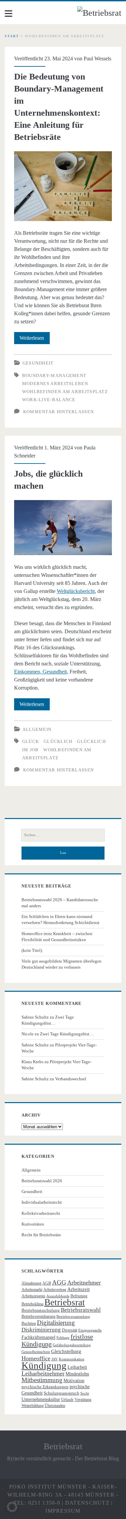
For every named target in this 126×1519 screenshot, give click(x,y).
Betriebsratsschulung (41, 1310)
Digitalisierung (56, 1322)
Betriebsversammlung (73, 1316)
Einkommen (27, 671)
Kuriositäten (33, 1224)
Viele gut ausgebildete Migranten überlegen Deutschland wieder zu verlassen (61, 964)
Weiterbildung (33, 1405)
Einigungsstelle (90, 1330)
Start (12, 36)
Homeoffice (36, 1358)
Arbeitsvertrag (54, 1289)
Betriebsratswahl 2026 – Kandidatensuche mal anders (60, 902)
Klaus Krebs (32, 1061)
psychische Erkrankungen (45, 1386)
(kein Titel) (32, 950)
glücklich (58, 741)
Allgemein (37, 729)
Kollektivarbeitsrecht (41, 1213)
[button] (12, 1507)
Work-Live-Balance (49, 399)
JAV (54, 1359)
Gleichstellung (66, 1351)
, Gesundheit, (54, 671)
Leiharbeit (77, 1367)
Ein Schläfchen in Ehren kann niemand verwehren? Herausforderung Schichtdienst (60, 919)
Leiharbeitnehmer (43, 1373)
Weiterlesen (34, 339)
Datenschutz (87, 1503)
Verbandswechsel (70, 1078)
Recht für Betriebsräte (41, 1234)
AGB (46, 1283)
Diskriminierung (41, 1329)
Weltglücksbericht (76, 591)
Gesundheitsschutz (36, 1352)
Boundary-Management (54, 375)
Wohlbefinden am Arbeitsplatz (65, 391)
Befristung (79, 1296)
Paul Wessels (97, 58)
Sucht (84, 1393)
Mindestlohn (77, 1373)
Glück (30, 741)
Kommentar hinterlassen (58, 411)
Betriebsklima (32, 1304)
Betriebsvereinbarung (38, 1316)
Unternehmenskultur (41, 1399)
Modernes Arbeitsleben (55, 383)
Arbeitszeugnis (33, 1296)
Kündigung (44, 1365)
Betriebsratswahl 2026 (42, 1180)
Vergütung (83, 1399)
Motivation (74, 1380)
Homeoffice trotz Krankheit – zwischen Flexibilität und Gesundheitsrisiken (57, 936)
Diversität (69, 1330)
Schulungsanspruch (61, 1393)
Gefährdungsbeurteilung (72, 1345)
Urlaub (67, 1399)
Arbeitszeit (78, 1289)
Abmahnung (31, 1283)
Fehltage (63, 1338)
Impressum (63, 1511)
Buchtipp (29, 1323)
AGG (59, 1282)
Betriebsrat (64, 1302)
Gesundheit (38, 363)
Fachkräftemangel (38, 1337)
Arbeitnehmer (84, 1282)
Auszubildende (58, 1296)
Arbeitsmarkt (32, 1289)
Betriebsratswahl (81, 1310)
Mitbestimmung (42, 1380)
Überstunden (55, 1405)
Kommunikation (71, 1359)
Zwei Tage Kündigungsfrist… (67, 1033)
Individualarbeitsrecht (42, 1202)
